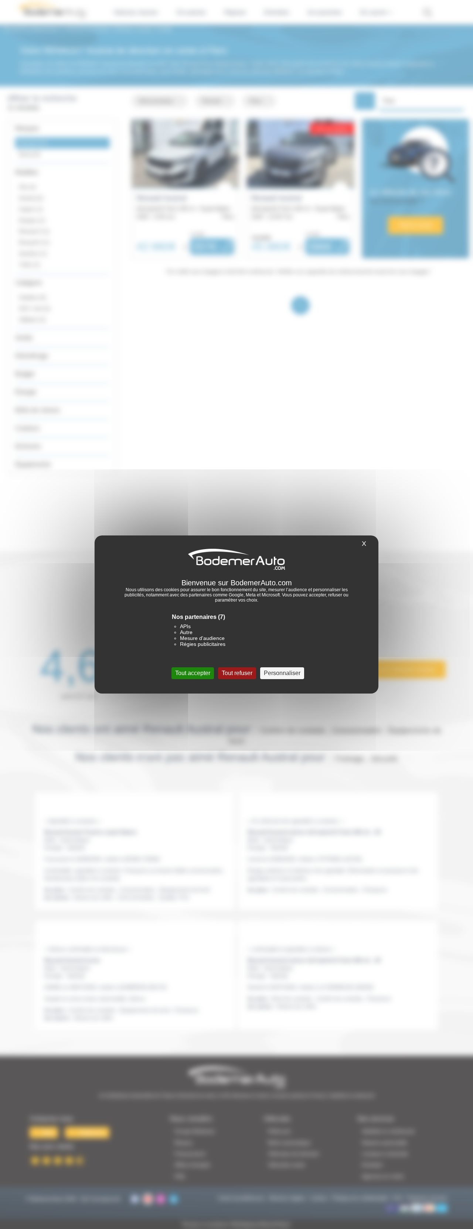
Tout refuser (237, 673)
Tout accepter (192, 673)
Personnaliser (282, 673)
